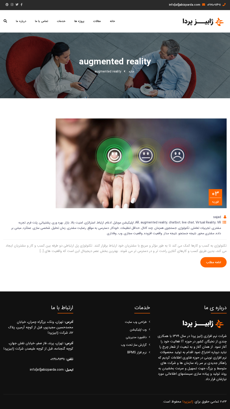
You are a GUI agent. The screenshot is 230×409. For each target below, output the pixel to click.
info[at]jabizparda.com (185, 4)
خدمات (61, 21)
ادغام (108, 222)
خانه (112, 21)
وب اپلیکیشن (138, 329)
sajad (217, 217)
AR (137, 222)
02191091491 (214, 4)
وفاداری (112, 233)
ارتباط (100, 222)
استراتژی (89, 222)
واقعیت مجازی (133, 233)
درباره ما (21, 21)
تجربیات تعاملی (200, 227)
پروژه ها (79, 21)
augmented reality (154, 222)
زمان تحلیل (59, 227)
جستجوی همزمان (166, 227)
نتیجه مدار (170, 233)
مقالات (97, 21)
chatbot (174, 222)
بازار (67, 222)
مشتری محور (206, 233)
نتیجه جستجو (187, 233)
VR (219, 222)
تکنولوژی (183, 227)
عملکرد (27, 227)
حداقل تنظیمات (130, 227)
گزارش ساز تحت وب (134, 344)
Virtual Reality (206, 222)
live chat (188, 222)
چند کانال (147, 227)
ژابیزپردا (187, 401)
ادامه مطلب (213, 262)
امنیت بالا (77, 222)
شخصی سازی (41, 227)
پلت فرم (32, 222)
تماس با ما (41, 21)
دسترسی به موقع (98, 227)
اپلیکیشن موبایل (123, 222)
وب (120, 233)
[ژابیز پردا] (203, 21)
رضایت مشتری (76, 227)
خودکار (115, 227)
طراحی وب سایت (136, 321)
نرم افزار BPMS (137, 352)
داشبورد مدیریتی (136, 337)
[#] (21, 4)
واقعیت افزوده (153, 233)
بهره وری (57, 222)
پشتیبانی (44, 222)
